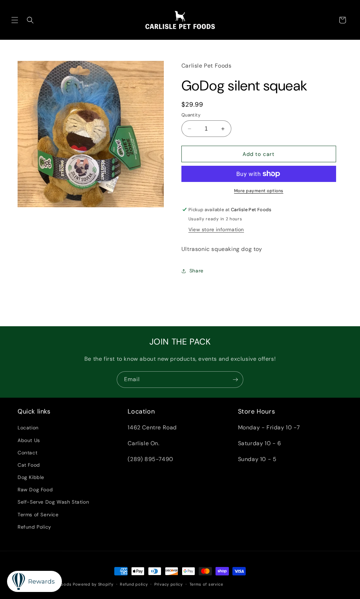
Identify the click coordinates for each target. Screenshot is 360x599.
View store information (216, 229)
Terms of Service (38, 514)
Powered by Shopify (93, 584)
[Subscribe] (235, 379)
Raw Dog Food (35, 489)
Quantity (190, 115)
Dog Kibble (31, 477)
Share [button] (196, 270)
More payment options (258, 191)
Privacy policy (168, 584)
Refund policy (134, 584)
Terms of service (206, 584)
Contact (27, 452)
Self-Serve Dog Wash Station (53, 502)
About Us (29, 440)
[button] (14, 20)
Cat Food (29, 465)
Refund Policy (34, 527)
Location (28, 427)
